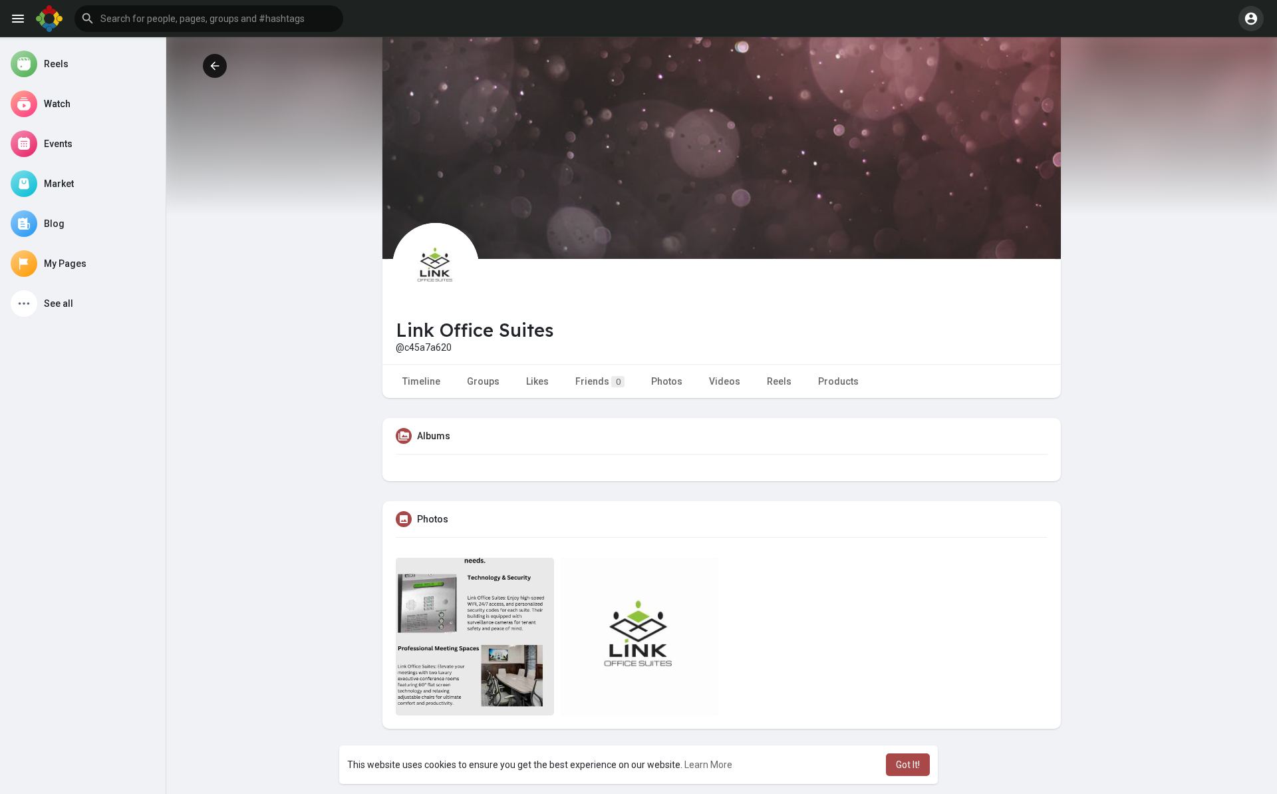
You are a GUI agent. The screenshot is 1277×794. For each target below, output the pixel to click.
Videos (724, 381)
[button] (208, 18)
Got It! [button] (908, 764)
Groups (483, 381)
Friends (598, 381)
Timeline (421, 381)
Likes (537, 381)
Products (838, 381)
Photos (666, 381)
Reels (779, 381)
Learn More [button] (708, 764)
